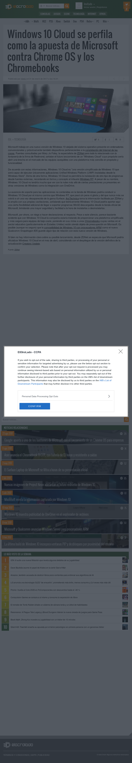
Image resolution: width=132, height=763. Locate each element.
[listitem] (66, 396)
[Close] (122, 352)
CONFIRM (34, 406)
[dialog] (66, 381)
